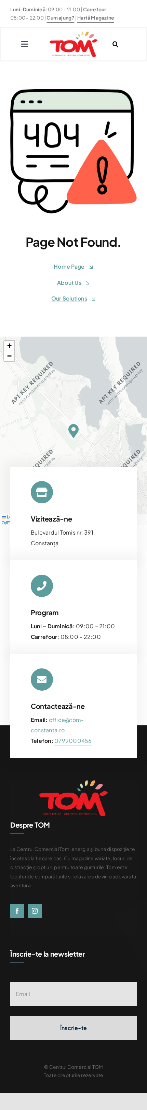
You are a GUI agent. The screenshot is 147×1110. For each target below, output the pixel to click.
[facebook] (17, 911)
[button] (73, 431)
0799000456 (73, 740)
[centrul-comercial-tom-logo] (73, 34)
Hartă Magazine (95, 17)
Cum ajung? (60, 17)
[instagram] (35, 911)
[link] (73, 740)
